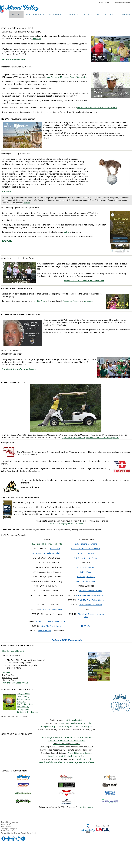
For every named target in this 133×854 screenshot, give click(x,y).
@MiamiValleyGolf (74, 720)
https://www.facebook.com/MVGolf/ (75, 723)
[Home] (19, 12)
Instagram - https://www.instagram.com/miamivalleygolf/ (66, 726)
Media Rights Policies (29, 833)
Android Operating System (80, 753)
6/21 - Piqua (86, 572)
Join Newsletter (122, 3)
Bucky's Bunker (23, 693)
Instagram (88, 301)
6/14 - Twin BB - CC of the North (85, 548)
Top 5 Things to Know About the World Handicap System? (66, 737)
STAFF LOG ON (95, 840)
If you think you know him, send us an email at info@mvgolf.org (90, 437)
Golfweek (6, 672)
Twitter (76, 301)
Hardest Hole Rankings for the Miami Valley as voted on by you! (66, 729)
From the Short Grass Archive (15, 682)
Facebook (67, 301)
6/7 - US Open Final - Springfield (46, 553)
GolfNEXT (56, 14)
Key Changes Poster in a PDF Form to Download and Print (66, 749)
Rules (109, 14)
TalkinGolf (21, 701)
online (66, 232)
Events (73, 14)
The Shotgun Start (25, 704)
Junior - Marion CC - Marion (90, 604)
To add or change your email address (66, 523)
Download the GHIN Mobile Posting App (66, 756)
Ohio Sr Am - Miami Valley (51, 609)
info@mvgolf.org (7, 824)
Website (27, 203)
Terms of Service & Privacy (11, 833)
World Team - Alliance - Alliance (89, 595)
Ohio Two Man (44, 630)
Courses (124, 14)
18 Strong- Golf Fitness (27, 712)
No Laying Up (23, 709)
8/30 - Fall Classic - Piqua (86, 558)
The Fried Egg (8, 675)
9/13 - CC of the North (86, 581)
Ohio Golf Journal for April (13, 651)
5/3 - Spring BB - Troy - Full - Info (47, 543)
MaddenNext (39, 301)
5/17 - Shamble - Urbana (86, 543)
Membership (35, 14)
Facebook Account (49, 723)
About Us (14, 822)
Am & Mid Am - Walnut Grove (91, 600)
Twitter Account (57, 720)
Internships (5, 822)
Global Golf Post (9, 680)
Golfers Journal (23, 699)
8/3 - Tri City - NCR (86, 553)
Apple (79, 759)
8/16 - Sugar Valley (86, 576)
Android (87, 759)
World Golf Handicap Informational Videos (66, 740)
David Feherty (23, 696)
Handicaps (91, 14)
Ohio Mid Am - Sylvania (51, 626)
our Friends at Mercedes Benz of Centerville (67, 77)
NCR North (55, 548)
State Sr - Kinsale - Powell (90, 590)
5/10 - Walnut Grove (86, 567)
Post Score (104, 3)
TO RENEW (7, 241)
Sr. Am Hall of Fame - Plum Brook (50, 621)
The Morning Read (10, 677)
